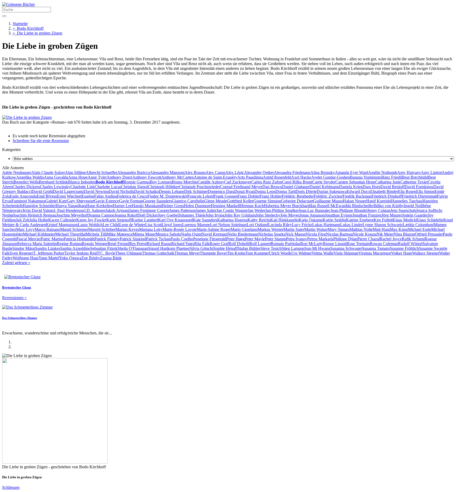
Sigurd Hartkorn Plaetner (169, 248)
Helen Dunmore (197, 205)
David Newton (96, 191)
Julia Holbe (38, 220)
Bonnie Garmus (137, 182)
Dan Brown (272, 186)
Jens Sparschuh (403, 210)
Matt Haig (381, 229)
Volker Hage (401, 253)
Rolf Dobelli (239, 243)
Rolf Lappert (260, 243)
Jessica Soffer (427, 210)
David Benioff (393, 186)
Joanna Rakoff (127, 215)
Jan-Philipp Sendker (282, 210)
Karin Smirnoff (119, 220)
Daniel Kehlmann (324, 186)
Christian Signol (134, 186)
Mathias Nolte (361, 229)
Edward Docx (358, 191)
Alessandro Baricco (133, 172)
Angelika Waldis (30, 177)
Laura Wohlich (90, 224)
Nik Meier (385, 234)
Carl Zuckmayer (237, 182)
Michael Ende (419, 229)
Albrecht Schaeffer (101, 172)
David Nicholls (121, 191)
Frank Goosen (226, 196)
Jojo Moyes (290, 215)
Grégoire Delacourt (297, 201)
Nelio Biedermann (242, 234)
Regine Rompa (69, 243)
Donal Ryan (244, 191)
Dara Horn (372, 186)
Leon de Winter (132, 224)
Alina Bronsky (322, 172)
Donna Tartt (286, 191)
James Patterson (182, 210)
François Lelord (200, 196)
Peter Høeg (235, 239)
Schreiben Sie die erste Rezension (41, 140)
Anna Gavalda (56, 177)
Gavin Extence (106, 201)
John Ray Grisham (240, 215)
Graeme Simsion (267, 201)
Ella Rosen (407, 191)
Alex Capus (215, 172)
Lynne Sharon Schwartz (383, 224)
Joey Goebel (168, 215)
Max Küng (399, 229)
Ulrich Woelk (280, 253)
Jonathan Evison (338, 215)
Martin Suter (293, 229)
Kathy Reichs (259, 220)
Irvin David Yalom (38, 210)
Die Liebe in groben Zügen (37, 33)
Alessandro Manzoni (167, 172)
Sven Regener (21, 253)
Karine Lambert (145, 220)
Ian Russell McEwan (328, 205)
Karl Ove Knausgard (175, 220)
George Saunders (157, 201)
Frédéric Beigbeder (298, 196)
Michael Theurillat (70, 234)
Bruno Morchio (185, 182)
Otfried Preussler (429, 234)
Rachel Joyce (391, 239)
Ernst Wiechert (69, 196)
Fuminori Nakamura (28, 201)
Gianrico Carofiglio (188, 201)
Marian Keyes (127, 229)
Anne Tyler (97, 177)
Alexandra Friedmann (292, 172)
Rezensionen (14, 297)
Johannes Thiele (192, 215)
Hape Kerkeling (99, 205)
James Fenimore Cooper (149, 210)
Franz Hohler (271, 196)
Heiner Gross (173, 205)
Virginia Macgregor (374, 253)
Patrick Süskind (133, 239)
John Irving (215, 215)
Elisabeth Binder (384, 191)
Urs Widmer (301, 253)
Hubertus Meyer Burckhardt (287, 205)
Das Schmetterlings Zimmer (19, 317)
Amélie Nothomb (382, 172)
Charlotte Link (82, 186)
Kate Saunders (205, 220)
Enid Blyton (47, 196)
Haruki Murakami (147, 205)
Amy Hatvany (409, 172)
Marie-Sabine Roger (214, 229)
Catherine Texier (414, 182)
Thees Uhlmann (128, 253)
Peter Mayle (255, 239)
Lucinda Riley (280, 224)
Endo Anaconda (23, 196)
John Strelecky (268, 215)
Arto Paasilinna (250, 177)
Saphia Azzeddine (75, 248)
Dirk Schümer (196, 191)
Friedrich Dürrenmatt (419, 196)
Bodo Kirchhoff (28, 28)
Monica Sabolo (168, 234)
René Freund (118, 243)
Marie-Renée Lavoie (180, 229)
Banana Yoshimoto (365, 177)
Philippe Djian (345, 239)
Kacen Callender (62, 220)
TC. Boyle (106, 253)
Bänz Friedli (391, 177)
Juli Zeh (22, 220)
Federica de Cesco (132, 196)
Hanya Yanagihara (71, 205)
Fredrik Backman (357, 196)
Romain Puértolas (285, 243)
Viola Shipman (346, 253)
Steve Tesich (271, 248)
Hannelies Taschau (406, 201)
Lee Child (111, 224)
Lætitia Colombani (418, 224)
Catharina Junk (387, 182)
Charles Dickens (26, 186)
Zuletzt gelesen (16, 262)
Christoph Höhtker (163, 186)
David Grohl (42, 191)
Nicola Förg (316, 234)
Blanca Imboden (82, 182)
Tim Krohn (236, 253)
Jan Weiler (256, 210)
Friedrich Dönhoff (387, 196)
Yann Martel (49, 258)
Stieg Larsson (293, 248)
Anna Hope (78, 177)
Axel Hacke (301, 177)
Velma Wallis (323, 253)
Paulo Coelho (181, 239)
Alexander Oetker (259, 172)
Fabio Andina (105, 196)
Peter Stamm (275, 239)
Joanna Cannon (102, 215)
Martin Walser (316, 229)
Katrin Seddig (334, 220)
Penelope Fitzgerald (209, 239)
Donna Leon (265, 191)
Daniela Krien (351, 186)
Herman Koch (252, 205)
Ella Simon (425, 191)
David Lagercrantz (68, 191)
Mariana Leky (151, 229)
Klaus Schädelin (429, 220)
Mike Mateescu (119, 234)
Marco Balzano (47, 229)
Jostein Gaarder (415, 215)
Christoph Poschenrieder (199, 186)
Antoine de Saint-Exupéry (215, 177)
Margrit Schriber (102, 229)
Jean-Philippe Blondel (349, 210)
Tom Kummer (257, 253)
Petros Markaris (320, 239)
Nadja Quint (191, 234)
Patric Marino (52, 239)
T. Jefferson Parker (48, 253)
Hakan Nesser (354, 201)
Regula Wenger (95, 243)
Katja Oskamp (311, 220)
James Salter (206, 210)
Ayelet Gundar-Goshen (330, 177)
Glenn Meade (215, 201)
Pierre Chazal (368, 239)
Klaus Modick (404, 220)
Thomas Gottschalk (158, 253)
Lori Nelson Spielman (228, 224)
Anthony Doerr (119, 177)
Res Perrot (138, 243)
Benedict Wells (26, 182)
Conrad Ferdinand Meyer (241, 186)
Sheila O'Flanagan (132, 248)
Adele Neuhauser (16, 172)
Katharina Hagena (232, 220)
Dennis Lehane (171, 191)
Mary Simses (338, 229)
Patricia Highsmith (79, 239)
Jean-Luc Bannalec (315, 210)
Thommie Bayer (213, 253)
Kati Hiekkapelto (284, 220)
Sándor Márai (23, 248)
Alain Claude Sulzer (48, 172)
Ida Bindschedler (360, 205)
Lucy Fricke (302, 224)
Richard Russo (159, 243)
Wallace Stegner (425, 253)
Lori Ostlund (257, 224)
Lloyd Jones (172, 224)
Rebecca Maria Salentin (37, 243)
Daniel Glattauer (296, 186)
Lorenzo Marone (196, 224)
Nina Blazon (404, 234)
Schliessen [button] (11, 487)
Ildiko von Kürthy (389, 205)
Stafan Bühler (249, 248)
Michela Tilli (96, 234)
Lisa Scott (153, 224)
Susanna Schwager (346, 248)
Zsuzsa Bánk (111, 258)
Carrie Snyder (323, 182)
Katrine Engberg (360, 220)
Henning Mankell (225, 205)
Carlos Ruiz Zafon (266, 182)
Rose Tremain (358, 243)
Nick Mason (295, 234)
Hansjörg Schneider (39, 205)
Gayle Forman (131, 201)
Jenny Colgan (378, 210)
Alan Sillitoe (75, 172)
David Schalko (146, 191)
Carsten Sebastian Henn (355, 182)
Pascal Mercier (28, 239)
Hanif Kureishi (378, 201)
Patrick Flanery (107, 239)
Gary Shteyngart (80, 201)
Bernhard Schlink (53, 182)
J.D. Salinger (95, 210)
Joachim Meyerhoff (72, 215)
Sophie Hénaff (225, 248)
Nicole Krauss (365, 234)
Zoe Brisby (90, 258)
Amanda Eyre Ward (351, 172)
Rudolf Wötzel (410, 243)
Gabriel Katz (56, 201)
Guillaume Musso (328, 201)
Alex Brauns (195, 172)
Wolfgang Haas (26, 258)
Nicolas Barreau (339, 234)
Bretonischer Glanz (16, 287)
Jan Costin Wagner (232, 210)
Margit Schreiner (74, 229)
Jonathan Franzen (367, 215)
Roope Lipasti (334, 243)
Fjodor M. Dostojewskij (167, 196)
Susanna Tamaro (376, 248)
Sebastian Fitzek (103, 248)
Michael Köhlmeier (39, 234)
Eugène (88, 196)
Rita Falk (202, 243)
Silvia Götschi (201, 248)
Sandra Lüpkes (47, 248)
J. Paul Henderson (69, 210)
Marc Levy (25, 229)
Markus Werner (270, 229)
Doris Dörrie (306, 191)
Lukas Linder (351, 224)
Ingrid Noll (413, 205)
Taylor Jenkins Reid (81, 253)
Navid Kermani (214, 234)
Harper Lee (122, 205)
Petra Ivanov (296, 239)
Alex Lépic (234, 172)
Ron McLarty (311, 243)
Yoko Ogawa (70, 258)
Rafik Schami (413, 239)
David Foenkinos (419, 186)
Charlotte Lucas (108, 186)
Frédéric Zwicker (328, 196)
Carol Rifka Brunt (297, 182)
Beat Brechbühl (415, 177)
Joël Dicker (148, 215)
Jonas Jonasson (312, 215)
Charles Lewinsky (55, 186)
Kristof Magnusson (62, 224)
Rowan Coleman (384, 243)
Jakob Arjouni (117, 210)
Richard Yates (182, 243)
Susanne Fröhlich (404, 248)
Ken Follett (383, 220)
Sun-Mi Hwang (317, 248)
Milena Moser (144, 234)
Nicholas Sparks (271, 234)
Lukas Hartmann (326, 224)
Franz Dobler (249, 196)
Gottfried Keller (240, 201)
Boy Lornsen (161, 182)
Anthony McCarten (177, 177)
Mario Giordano (244, 229)
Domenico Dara (221, 191)
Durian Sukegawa (332, 191)
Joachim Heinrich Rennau (34, 215)
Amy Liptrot (431, 172)
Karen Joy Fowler (91, 220)
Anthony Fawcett (146, 177)
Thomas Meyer (187, 253)
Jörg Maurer (392, 215)
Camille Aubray (211, 182)
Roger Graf (219, 243)
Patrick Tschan (158, 239)
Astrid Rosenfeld (277, 177)
